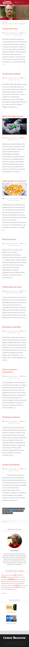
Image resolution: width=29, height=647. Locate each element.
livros (20, 583)
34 (14, 511)
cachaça (8, 577)
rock (6, 589)
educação (20, 579)
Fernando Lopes (9, 581)
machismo (3, 585)
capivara (12, 577)
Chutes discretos (10, 28)
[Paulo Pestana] (20, 2)
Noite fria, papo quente (12, 116)
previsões (3, 589)
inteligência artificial (5, 583)
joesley (12, 583)
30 (3, 511)
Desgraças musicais (11, 417)
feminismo (3, 581)
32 (8, 511)
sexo (12, 589)
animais (2, 575)
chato (23, 577)
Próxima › (5, 513)
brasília (3, 577)
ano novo (11, 575)
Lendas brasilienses (11, 464)
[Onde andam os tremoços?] (14, 189)
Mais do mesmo (9, 239)
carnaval (16, 577)
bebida (18, 575)
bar (15, 575)
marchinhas (8, 585)
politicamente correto (10, 587)
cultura (16, 579)
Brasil (21, 575)
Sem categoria (20, 34)
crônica (11, 579)
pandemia (26, 585)
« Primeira (13, 508)
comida (6, 579)
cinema (2, 579)
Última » (10, 513)
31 (6, 511)
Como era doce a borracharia (9, 370)
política (17, 587)
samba (8, 589)
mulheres (13, 585)
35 (16, 511)
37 (22, 511)
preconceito (23, 587)
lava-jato (16, 583)
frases (17, 581)
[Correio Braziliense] (8, 2)
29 (23, 508)
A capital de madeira (11, 73)
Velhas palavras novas (12, 287)
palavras (21, 585)
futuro (20, 581)
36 (19, 511)
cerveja (20, 577)
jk (10, 583)
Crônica (14, 34)
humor (23, 581)
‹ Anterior (19, 508)
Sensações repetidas (11, 327)
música (17, 585)
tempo (14, 589)
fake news (24, 579)
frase (15, 581)
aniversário (7, 575)
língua (23, 583)
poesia (2, 587)
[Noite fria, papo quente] (14, 126)
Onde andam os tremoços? (14, 181)
